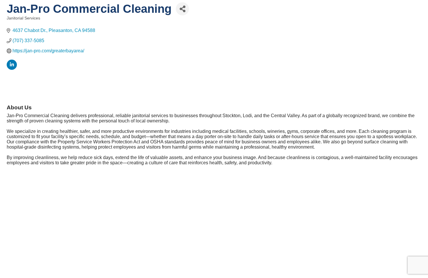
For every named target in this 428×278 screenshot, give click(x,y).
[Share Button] (182, 8)
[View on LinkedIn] (12, 68)
